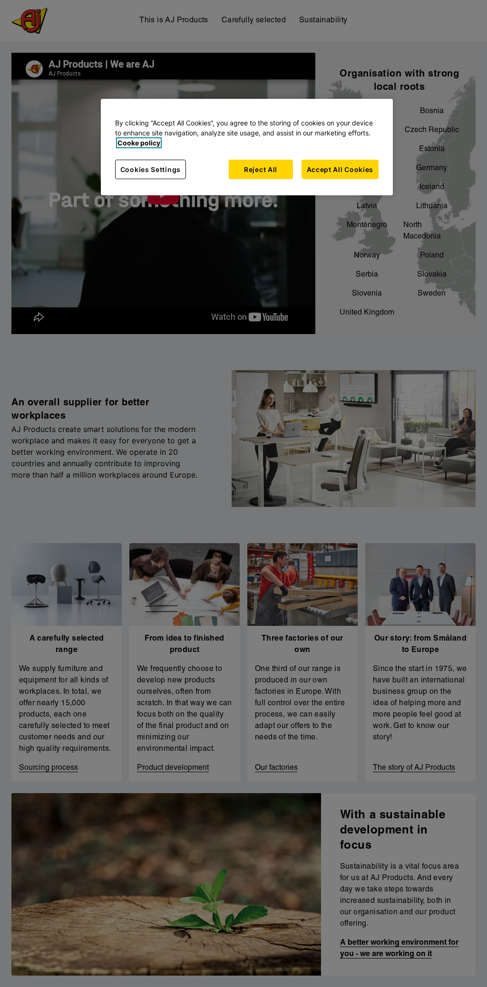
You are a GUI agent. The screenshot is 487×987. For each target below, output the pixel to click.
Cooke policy (138, 143)
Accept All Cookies (340, 169)
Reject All (260, 169)
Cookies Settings (150, 169)
